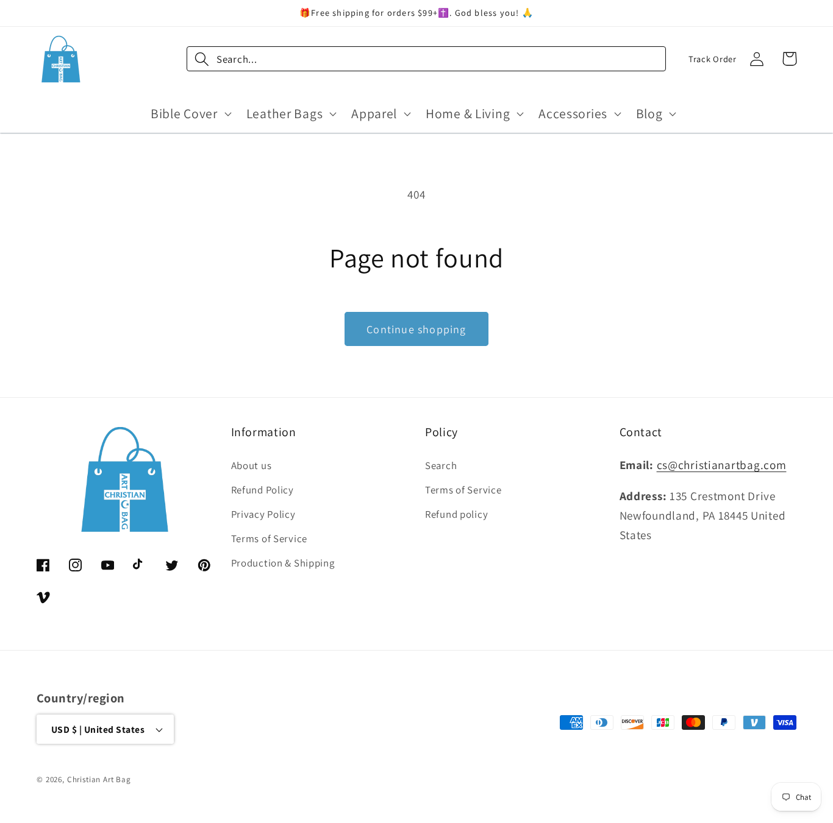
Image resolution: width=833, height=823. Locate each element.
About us (251, 465)
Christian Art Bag (99, 779)
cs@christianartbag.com (722, 465)
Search (441, 465)
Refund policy (456, 514)
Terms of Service (269, 538)
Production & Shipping (283, 563)
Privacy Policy (263, 514)
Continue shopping (416, 329)
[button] (190, 113)
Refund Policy (262, 489)
